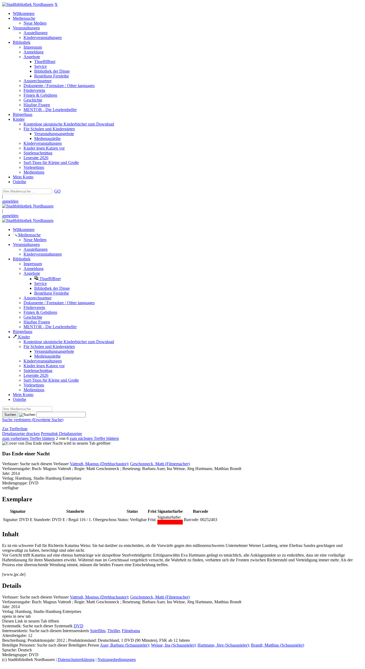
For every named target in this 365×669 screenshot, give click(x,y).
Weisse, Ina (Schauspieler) (173, 645)
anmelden (10, 201)
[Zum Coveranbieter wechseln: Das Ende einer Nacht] (32, 443)
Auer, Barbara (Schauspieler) (124, 645)
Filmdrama (131, 630)
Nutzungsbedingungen (117, 659)
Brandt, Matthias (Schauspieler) (277, 645)
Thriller (113, 630)
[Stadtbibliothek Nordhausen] (27, 4)
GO (57, 191)
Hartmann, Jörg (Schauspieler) (223, 645)
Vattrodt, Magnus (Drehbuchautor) (99, 463)
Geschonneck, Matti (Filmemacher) (160, 463)
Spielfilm (97, 630)
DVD (78, 626)
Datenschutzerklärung (76, 659)
